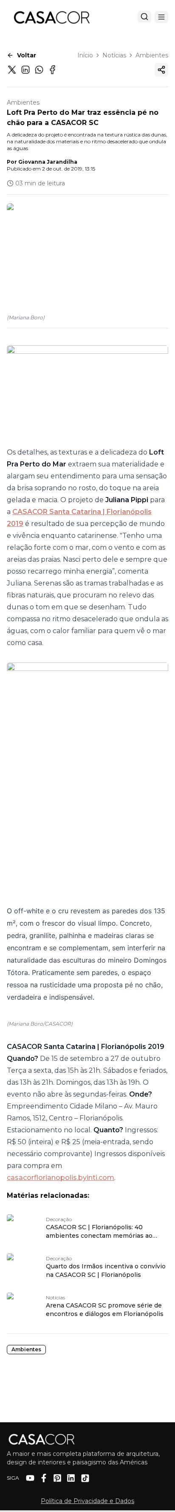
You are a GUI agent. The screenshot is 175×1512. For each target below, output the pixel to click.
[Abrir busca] (144, 17)
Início (85, 55)
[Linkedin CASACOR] (71, 1478)
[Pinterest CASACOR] (57, 1478)
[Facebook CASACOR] (44, 1478)
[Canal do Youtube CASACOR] (30, 1478)
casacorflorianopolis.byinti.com (60, 1178)
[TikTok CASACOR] (85, 1478)
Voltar (26, 55)
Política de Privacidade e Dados (87, 1501)
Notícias (114, 55)
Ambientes (151, 55)
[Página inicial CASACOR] (51, 17)
